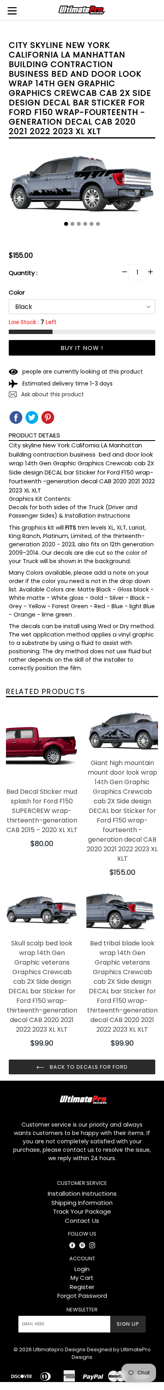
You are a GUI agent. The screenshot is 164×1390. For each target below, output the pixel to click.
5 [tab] (92, 224)
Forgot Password (82, 1295)
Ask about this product (52, 394)
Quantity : (23, 273)
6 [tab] (98, 224)
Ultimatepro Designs (59, 1349)
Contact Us (82, 1220)
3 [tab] (79, 224)
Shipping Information (82, 1202)
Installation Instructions (82, 1193)
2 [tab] (72, 224)
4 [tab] (85, 224)
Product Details (34, 435)
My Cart (82, 1277)
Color (17, 292)
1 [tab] (66, 224)
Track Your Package (82, 1211)
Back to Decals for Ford (88, 1067)
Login (82, 1269)
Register (82, 1287)
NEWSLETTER (82, 1310)
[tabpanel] (82, 188)
